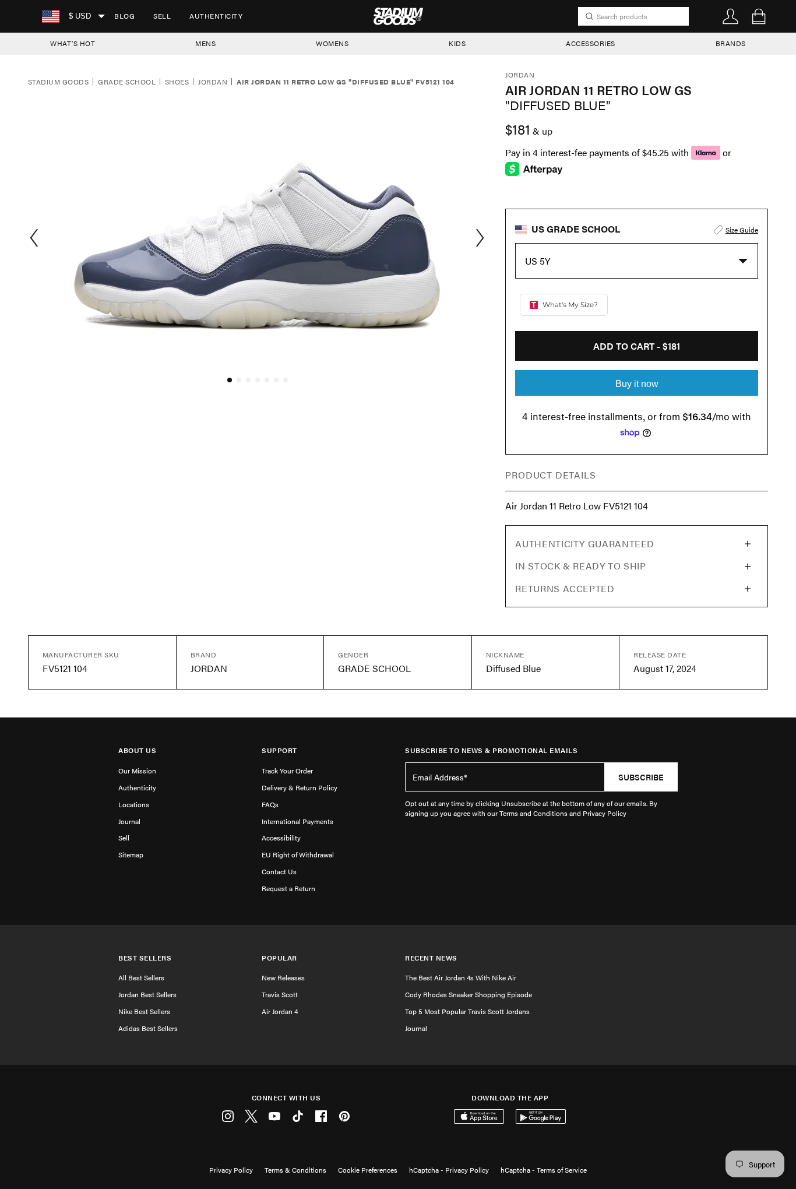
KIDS (457, 43)
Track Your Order (287, 770)
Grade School (127, 82)
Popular (279, 958)
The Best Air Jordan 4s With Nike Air (460, 977)
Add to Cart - (636, 346)
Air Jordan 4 (280, 1011)
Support (279, 750)
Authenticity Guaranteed (584, 543)
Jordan (212, 82)
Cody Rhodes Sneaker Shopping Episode (468, 994)
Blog (124, 15)
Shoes (177, 82)
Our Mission (137, 770)
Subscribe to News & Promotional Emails (491, 750)
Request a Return (288, 888)
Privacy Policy (231, 1170)
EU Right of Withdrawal (298, 854)
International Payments (297, 821)
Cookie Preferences (367, 1170)
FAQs (270, 804)
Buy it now (636, 384)
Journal (129, 821)
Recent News (431, 958)
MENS (205, 43)
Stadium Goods (58, 82)
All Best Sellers (141, 977)
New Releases (283, 977)
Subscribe (641, 777)
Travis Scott (280, 994)
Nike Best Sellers (144, 1011)
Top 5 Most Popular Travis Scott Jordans (467, 1011)
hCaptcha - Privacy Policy (449, 1170)
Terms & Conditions (295, 1170)
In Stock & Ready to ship (580, 565)
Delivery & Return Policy (299, 787)
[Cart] (758, 16)
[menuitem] (124, 16)
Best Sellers (144, 958)
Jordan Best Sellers (147, 994)
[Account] (730, 16)
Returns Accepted (564, 588)
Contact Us (279, 871)
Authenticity (215, 15)
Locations (133, 804)
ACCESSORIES (590, 43)
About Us (137, 750)
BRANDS (731, 43)
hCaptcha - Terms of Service (544, 1170)
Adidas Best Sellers (148, 1028)
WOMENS (332, 43)
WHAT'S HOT (72, 43)
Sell (162, 15)
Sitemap (130, 854)
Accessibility (281, 837)
